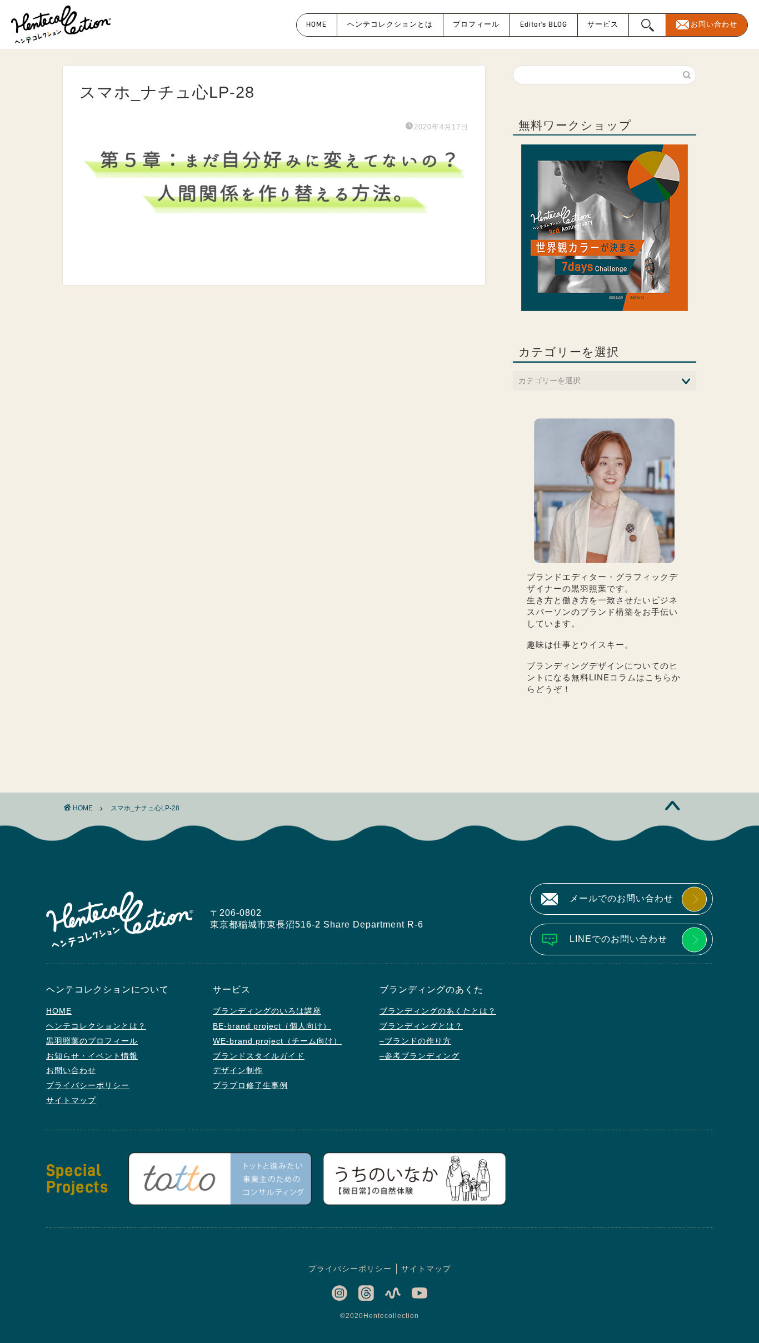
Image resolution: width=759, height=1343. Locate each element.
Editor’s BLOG (543, 24)
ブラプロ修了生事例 (250, 1085)
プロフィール (476, 24)
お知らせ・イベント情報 (92, 1055)
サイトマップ (71, 1100)
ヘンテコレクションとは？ (96, 1025)
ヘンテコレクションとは (390, 24)
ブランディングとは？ (421, 1025)
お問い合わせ (714, 24)
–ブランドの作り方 (415, 1040)
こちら (658, 677)
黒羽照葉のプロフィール (92, 1040)
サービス (602, 24)
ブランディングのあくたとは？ (437, 1010)
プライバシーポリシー (87, 1085)
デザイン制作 (238, 1070)
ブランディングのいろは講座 (267, 1010)
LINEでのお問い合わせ (618, 939)
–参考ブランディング (419, 1055)
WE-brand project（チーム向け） (277, 1040)
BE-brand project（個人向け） (272, 1025)
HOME (316, 24)
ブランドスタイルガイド (258, 1055)
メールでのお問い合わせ (621, 898)
